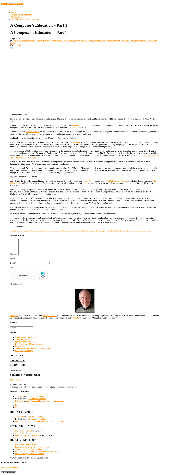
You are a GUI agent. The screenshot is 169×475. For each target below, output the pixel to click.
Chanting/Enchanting (35, 396)
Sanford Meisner (32, 132)
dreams (32, 231)
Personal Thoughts (113, 41)
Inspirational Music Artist (82, 231)
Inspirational (41, 41)
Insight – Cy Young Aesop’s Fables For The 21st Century (37, 451)
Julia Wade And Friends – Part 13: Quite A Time (45, 401)
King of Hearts (21, 346)
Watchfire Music (49, 316)
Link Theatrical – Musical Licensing (25, 19)
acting (77, 41)
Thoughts (19, 433)
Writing (154, 41)
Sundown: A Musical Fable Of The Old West (32, 348)
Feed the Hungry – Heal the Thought (29, 454)
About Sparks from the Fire (21, 15)
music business (99, 41)
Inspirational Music (68, 231)
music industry (86, 41)
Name (13, 258)
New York (118, 231)
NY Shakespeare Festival (116, 181)
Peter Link (17, 45)
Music (12, 43)
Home (13, 12)
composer (26, 231)
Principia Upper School (81, 125)
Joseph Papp (88, 181)
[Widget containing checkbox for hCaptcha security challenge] (29, 275)
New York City (127, 41)
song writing (142, 231)
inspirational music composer (98, 231)
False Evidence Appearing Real (27, 435)
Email (13, 263)
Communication (19, 41)
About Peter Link (17, 17)
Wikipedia (75, 318)
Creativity (70, 41)
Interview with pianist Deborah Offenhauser (32, 447)
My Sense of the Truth (24, 431)
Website (13, 267)
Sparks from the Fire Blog (25, 342)
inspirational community (56, 231)
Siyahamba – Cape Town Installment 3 (30, 449)
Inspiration (38, 231)
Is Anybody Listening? (24, 351)
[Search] (21, 328)
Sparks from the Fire (142, 41)
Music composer (59, 41)
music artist (30, 41)
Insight (49, 41)
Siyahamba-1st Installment (25, 445)
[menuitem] (87, 13)
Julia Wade (19, 396)
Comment (14, 254)
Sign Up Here (16, 380)
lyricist (109, 231)
